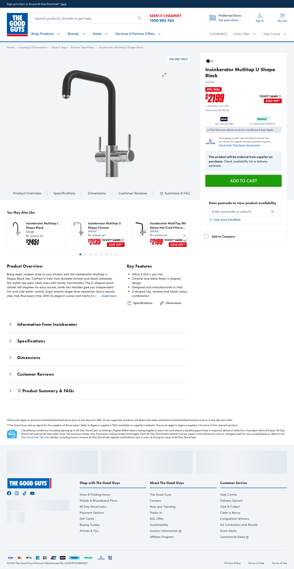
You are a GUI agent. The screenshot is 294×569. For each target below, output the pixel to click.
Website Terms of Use (19, 549)
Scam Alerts (228, 542)
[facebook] (9, 504)
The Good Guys (160, 506)
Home (10, 47)
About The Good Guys (167, 494)
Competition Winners (234, 530)
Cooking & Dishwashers (33, 47)
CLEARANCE (218, 34)
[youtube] (32, 504)
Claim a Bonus (230, 524)
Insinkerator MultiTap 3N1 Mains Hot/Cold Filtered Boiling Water (168, 225)
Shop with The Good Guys (100, 494)
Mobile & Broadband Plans (98, 512)
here (63, 4)
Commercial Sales (232, 548)
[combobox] (243, 211)
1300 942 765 (162, 20)
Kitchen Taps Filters (83, 47)
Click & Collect (230, 518)
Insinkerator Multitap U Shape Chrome (104, 225)
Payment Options (92, 524)
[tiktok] (24, 504)
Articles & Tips (89, 542)
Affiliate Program (162, 548)
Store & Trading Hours (95, 506)
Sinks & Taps (59, 47)
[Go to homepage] (17, 24)
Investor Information (164, 542)
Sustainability (159, 536)
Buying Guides (90, 536)
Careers (155, 512)
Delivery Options (231, 512)
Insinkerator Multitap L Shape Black (42, 225)
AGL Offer (157, 530)
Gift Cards (87, 530)
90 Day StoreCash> (93, 518)
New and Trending (163, 518)
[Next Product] (184, 237)
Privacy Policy (46, 549)
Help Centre (228, 506)
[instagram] (17, 504)
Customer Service (233, 494)
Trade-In (156, 524)
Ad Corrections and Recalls (239, 536)
